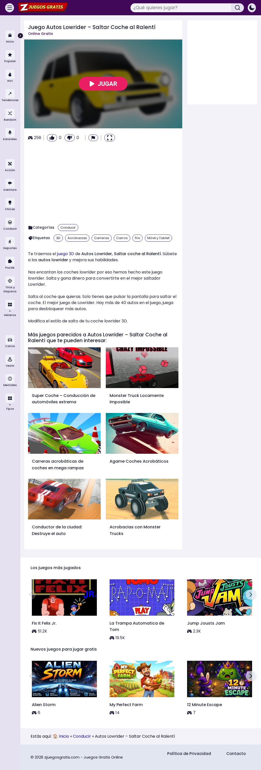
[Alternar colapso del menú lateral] (20, 35)
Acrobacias (77, 238)
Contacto (236, 753)
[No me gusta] (69, 137)
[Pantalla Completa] (109, 138)
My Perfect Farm (126, 705)
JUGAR (107, 83)
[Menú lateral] (9, 7)
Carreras (101, 238)
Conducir (68, 227)
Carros (122, 238)
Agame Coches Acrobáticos (139, 461)
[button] (93, 137)
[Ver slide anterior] (30, 594)
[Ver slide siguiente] (251, 594)
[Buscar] (237, 7)
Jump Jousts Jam (206, 623)
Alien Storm (44, 705)
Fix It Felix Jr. (44, 623)
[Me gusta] (52, 137)
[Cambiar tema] (252, 7)
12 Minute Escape (204, 705)
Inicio (64, 736)
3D (58, 238)
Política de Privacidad (189, 753)
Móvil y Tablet (158, 238)
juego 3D (65, 254)
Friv (137, 238)
